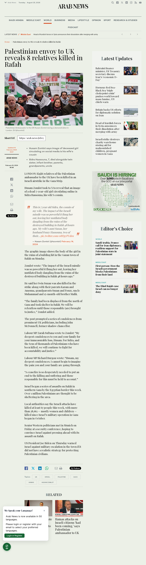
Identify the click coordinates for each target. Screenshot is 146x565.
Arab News (12, 3)
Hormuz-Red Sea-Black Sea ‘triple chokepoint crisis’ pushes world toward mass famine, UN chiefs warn (107, 94)
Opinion (96, 20)
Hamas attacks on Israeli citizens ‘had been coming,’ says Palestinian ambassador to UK (68, 526)
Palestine (62, 477)
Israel (47, 477)
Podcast (73, 27)
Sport (107, 20)
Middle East (33, 20)
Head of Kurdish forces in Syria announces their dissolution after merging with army (108, 127)
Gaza (75, 477)
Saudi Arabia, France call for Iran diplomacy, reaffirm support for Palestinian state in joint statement (108, 248)
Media (71, 20)
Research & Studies (125, 20)
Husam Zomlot (48, 482)
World (48, 20)
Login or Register (14, 535)
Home (7, 42)
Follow (12, 216)
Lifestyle (83, 20)
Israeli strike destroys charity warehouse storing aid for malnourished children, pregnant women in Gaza (61, 34)
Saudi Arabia (16, 20)
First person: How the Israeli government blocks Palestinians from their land (108, 270)
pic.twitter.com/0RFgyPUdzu (57, 236)
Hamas (31, 482)
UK (36, 477)
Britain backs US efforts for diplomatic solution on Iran (108, 112)
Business (59, 20)
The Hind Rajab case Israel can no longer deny (107, 288)
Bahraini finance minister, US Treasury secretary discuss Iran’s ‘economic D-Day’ (108, 74)
